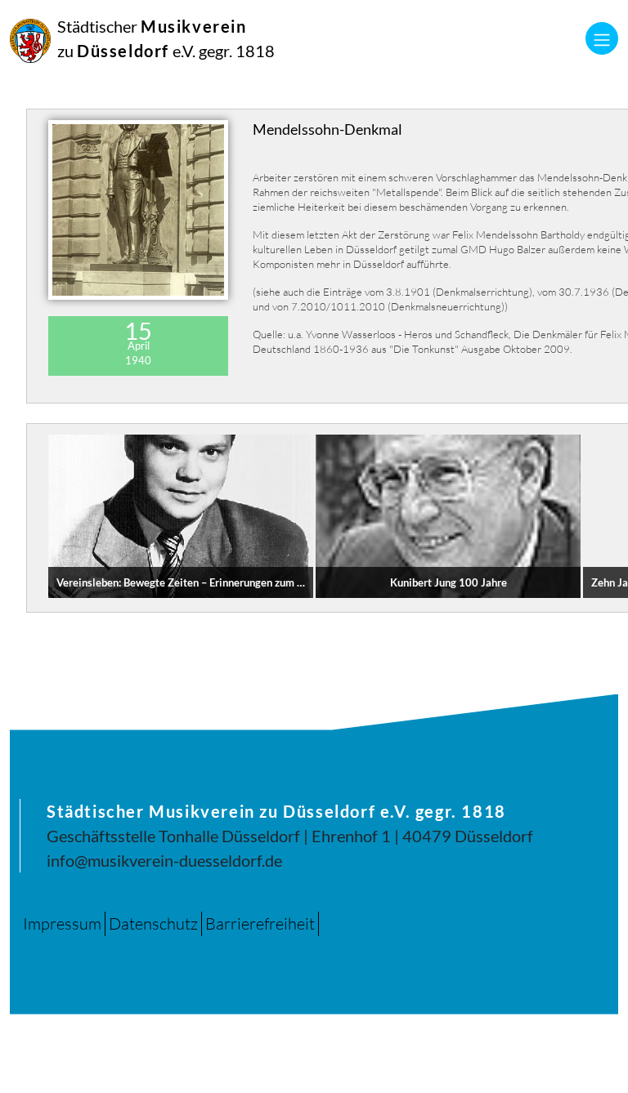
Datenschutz (153, 923)
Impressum (62, 923)
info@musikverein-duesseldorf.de (164, 860)
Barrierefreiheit (260, 923)
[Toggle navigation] (601, 38)
